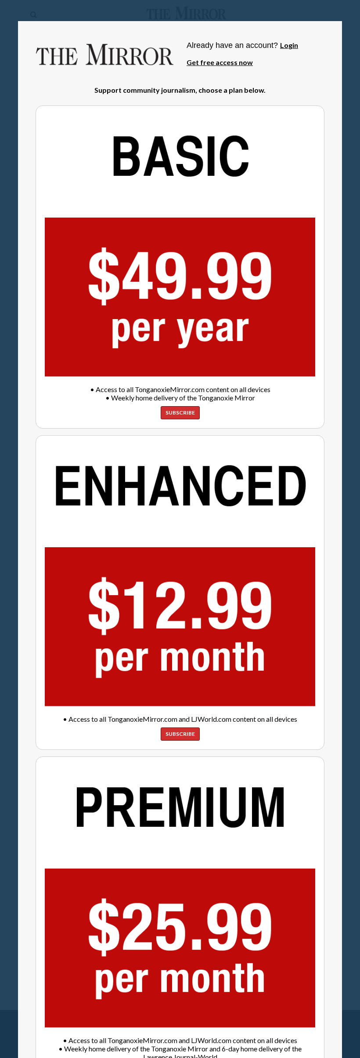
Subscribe (180, 412)
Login (289, 45)
